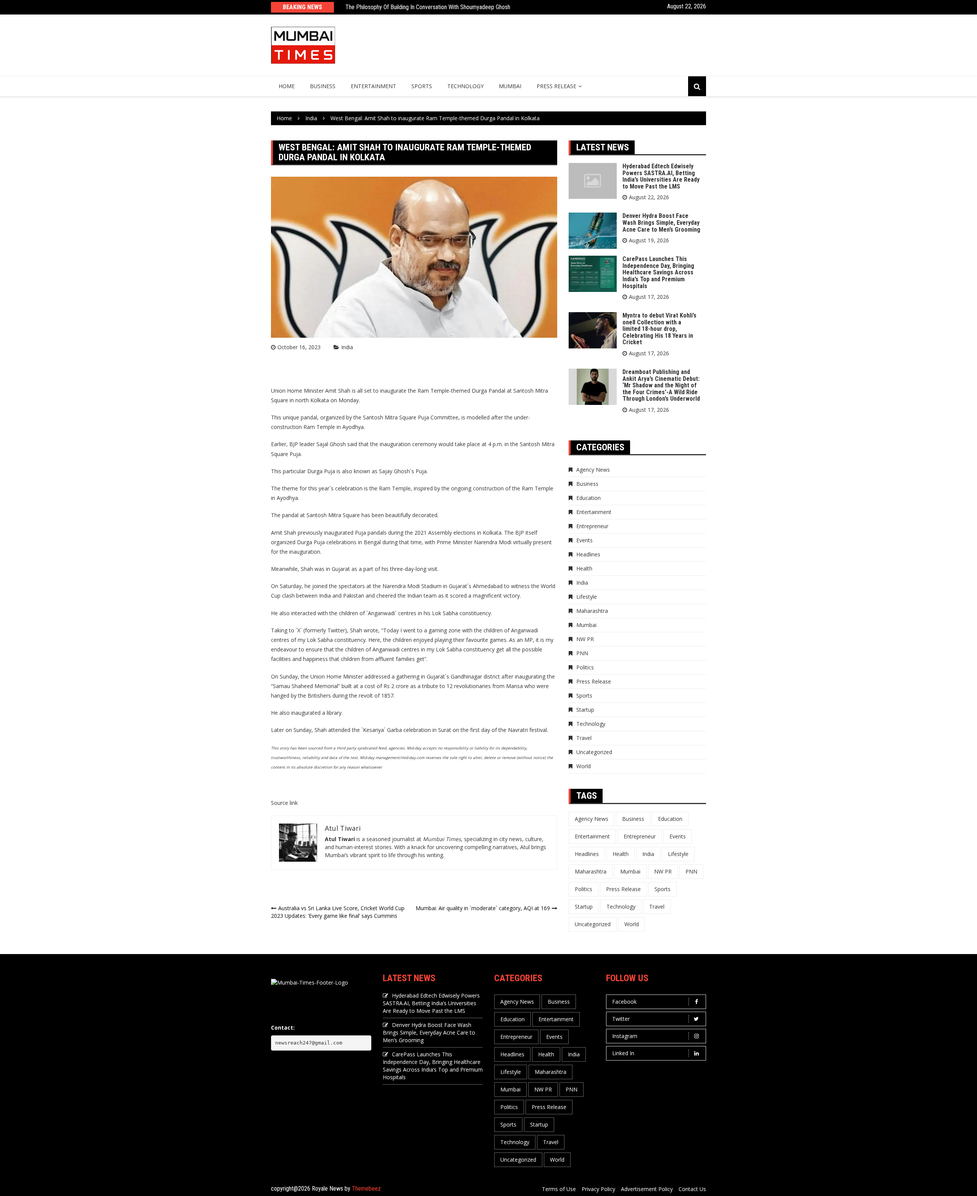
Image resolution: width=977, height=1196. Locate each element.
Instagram (624, 1036)
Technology (465, 86)
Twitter (621, 1018)
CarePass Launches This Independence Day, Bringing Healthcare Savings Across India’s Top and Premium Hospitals (658, 272)
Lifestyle (586, 596)
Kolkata (319, 400)
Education (588, 497)
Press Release (556, 86)
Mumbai (510, 86)
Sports (421, 86)
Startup (585, 709)
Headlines (588, 554)
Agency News (593, 469)
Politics (585, 667)
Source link (284, 802)
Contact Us (692, 1189)
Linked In (623, 1053)
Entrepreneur (592, 526)
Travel (584, 737)
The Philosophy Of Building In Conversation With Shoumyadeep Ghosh (427, 7)
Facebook (624, 1001)
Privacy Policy (598, 1189)
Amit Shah (337, 390)
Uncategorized (594, 752)
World (583, 766)
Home (287, 86)
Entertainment (373, 86)
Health (584, 568)
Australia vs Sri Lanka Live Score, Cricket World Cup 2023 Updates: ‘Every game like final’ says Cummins (338, 911)
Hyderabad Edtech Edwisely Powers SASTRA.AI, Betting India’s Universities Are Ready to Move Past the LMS (661, 176)
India (347, 347)
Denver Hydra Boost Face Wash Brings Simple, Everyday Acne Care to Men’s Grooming (661, 222)
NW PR (585, 639)
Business (322, 86)
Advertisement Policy (647, 1189)
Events (584, 540)
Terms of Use (559, 1189)
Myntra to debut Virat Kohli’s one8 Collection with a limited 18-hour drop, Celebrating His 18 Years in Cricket (659, 329)
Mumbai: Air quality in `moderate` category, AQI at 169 (483, 908)
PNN (582, 653)
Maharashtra (592, 610)
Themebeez (366, 1188)
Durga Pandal (488, 390)
